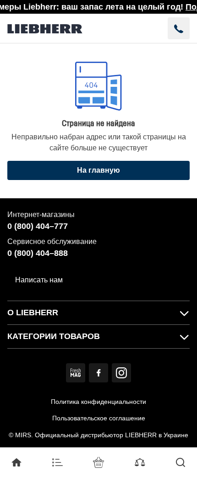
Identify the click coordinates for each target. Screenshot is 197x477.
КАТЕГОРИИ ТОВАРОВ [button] (53, 336)
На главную (98, 170)
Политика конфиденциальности (98, 401)
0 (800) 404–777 (37, 226)
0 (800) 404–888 (37, 253)
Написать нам (39, 280)
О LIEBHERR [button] (32, 312)
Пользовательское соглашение (98, 418)
